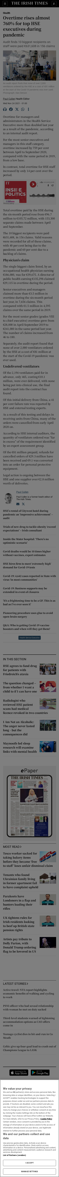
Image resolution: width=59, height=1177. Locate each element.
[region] (29, 1128)
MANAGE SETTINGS (29, 1171)
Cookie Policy (46, 1119)
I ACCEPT (29, 1163)
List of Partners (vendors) (14, 1155)
